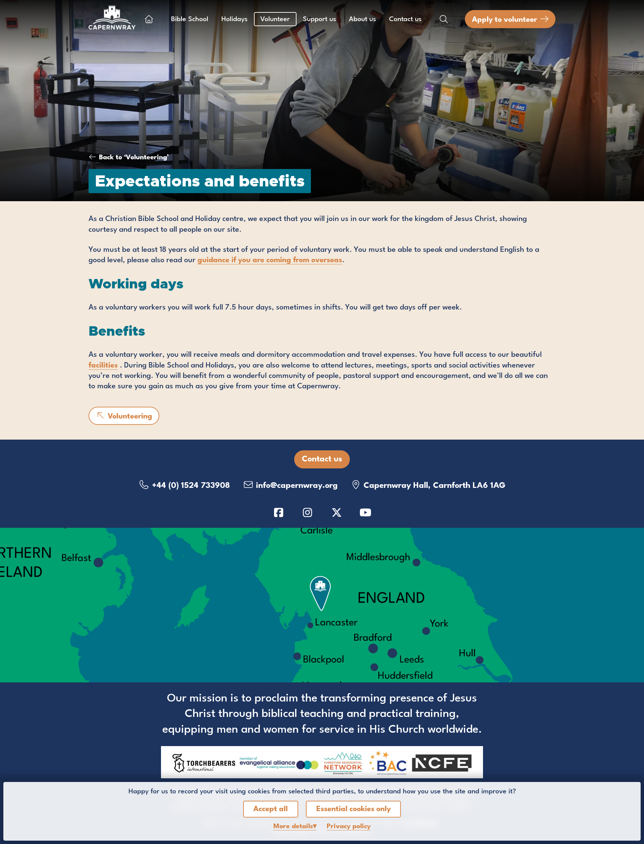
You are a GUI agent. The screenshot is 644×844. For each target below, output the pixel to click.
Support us (319, 19)
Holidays (234, 19)
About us (362, 19)
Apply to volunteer (504, 19)
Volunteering (129, 416)
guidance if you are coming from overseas (270, 260)
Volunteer (275, 19)
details (293, 826)
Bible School (189, 19)
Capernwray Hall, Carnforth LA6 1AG (433, 486)
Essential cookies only (353, 809)
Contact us (405, 19)
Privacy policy (349, 826)
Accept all (270, 809)
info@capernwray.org (296, 486)
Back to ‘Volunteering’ (134, 157)
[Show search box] (444, 19)
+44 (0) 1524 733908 (190, 486)
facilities (103, 365)
